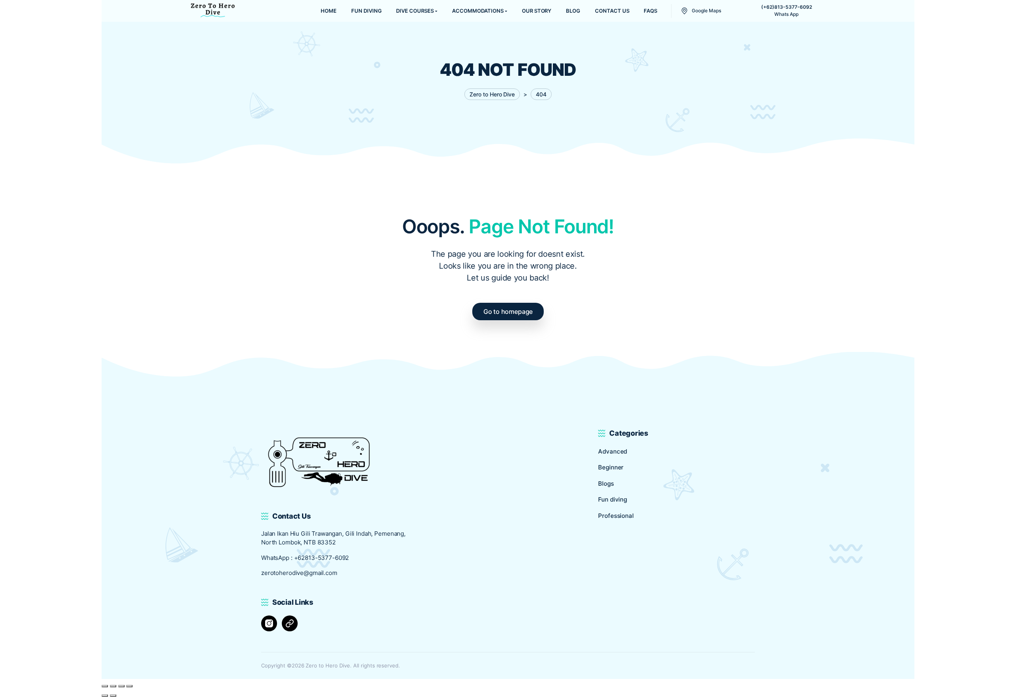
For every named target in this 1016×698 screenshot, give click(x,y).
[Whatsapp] (290, 623)
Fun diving (612, 499)
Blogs (606, 483)
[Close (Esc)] (129, 686)
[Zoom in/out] (105, 686)
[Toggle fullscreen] (113, 686)
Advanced (612, 451)
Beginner (610, 467)
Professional (615, 515)
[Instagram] (269, 623)
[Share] (121, 686)
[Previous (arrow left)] (105, 695)
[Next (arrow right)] (113, 695)
